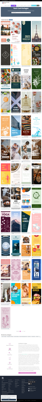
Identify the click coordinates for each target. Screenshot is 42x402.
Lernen (9, 386)
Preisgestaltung (29, 5)
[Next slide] (40, 337)
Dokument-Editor (4, 391)
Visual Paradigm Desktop (12, 0)
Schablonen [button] (24, 5)
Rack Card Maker (24, 354)
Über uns (16, 381)
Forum (9, 385)
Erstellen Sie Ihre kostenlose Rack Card (27, 372)
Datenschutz (23, 385)
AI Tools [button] (13, 5)
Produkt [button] (5, 5)
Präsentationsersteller (5, 392)
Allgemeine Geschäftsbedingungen (19, 400)
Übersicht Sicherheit (17, 401)
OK (8, 399)
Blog (9, 388)
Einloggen (38, 5)
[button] (9, 5)
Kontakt (16, 386)
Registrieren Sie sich (33, 5)
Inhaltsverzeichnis (11, 392)
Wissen (9, 389)
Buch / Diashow (10, 381)
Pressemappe (17, 385)
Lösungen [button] (21, 5)
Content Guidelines (33, 400)
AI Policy (26, 400)
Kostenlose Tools (10, 390)
